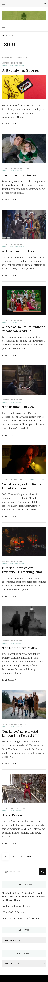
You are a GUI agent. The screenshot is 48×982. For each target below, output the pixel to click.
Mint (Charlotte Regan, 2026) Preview (20, 918)
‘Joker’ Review (12, 815)
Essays (40, 480)
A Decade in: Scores (20, 70)
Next (29, 857)
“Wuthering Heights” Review (16, 906)
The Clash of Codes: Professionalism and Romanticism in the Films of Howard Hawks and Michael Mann (23, 896)
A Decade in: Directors (18, 251)
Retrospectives (17, 322)
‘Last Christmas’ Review (19, 175)
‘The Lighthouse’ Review (19, 648)
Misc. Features (16, 65)
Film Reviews (16, 171)
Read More (8, 124)
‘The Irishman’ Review (18, 407)
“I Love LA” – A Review (13, 912)
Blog (4, 65)
